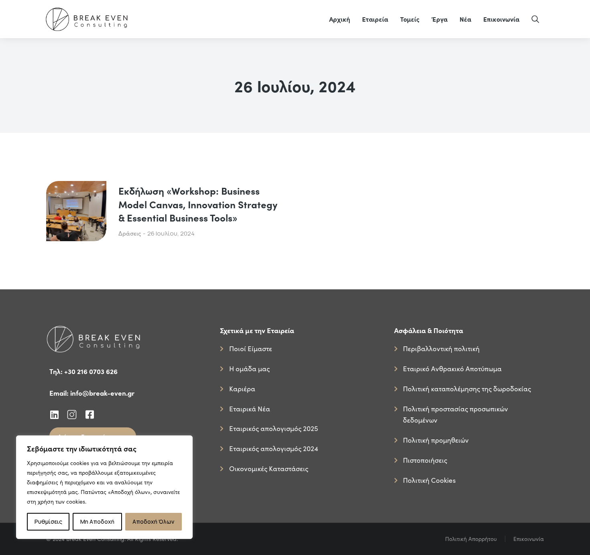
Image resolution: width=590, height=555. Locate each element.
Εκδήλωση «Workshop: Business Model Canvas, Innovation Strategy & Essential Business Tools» (197, 204)
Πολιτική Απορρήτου (471, 539)
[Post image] (76, 211)
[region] (104, 487)
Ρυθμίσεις (48, 521)
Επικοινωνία (528, 539)
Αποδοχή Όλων (153, 521)
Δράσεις (129, 233)
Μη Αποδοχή (97, 521)
